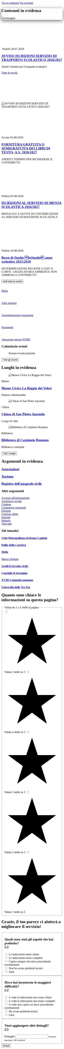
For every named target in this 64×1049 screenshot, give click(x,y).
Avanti (6, 1045)
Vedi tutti (6, 523)
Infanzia (5, 520)
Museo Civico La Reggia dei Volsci (26, 388)
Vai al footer (26, 2)
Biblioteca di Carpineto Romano (25, 440)
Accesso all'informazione (15, 497)
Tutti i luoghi (9, 453)
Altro (11, 971)
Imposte (5, 517)
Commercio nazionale (13, 507)
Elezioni (6, 510)
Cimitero (6, 504)
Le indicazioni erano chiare (24, 954)
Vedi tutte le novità (12, 281)
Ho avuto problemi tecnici (23, 1011)
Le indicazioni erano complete (25, 957)
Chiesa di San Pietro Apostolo (23, 414)
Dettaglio (9, 1036)
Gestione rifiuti (9, 514)
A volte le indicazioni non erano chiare (30, 997)
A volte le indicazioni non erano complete (32, 1001)
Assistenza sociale (11, 501)
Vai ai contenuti (10, 2)
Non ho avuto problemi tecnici (26, 968)
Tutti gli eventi (10, 359)
